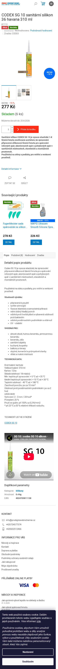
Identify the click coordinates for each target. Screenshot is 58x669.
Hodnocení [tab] (30, 255)
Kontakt (5, 547)
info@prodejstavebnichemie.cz (20, 520)
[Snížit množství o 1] (12, 131)
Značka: (11, 33)
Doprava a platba (9, 550)
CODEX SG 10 (10, 423)
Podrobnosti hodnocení (41, 30)
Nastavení (28, 652)
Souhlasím (28, 661)
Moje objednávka (9, 566)
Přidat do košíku (28, 129)
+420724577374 (13, 524)
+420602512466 (13, 529)
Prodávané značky (10, 569)
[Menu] (51, 4)
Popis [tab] (6, 255)
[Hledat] (36, 4)
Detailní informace (10, 169)
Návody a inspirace (10, 543)
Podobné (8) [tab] (17, 255)
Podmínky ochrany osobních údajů (17, 558)
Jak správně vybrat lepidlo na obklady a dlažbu (23, 600)
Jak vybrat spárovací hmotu (14, 607)
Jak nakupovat (8, 562)
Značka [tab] (40, 255)
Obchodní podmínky (10, 554)
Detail (8, 242)
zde (39, 621)
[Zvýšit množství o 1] (12, 127)
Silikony (19, 491)
